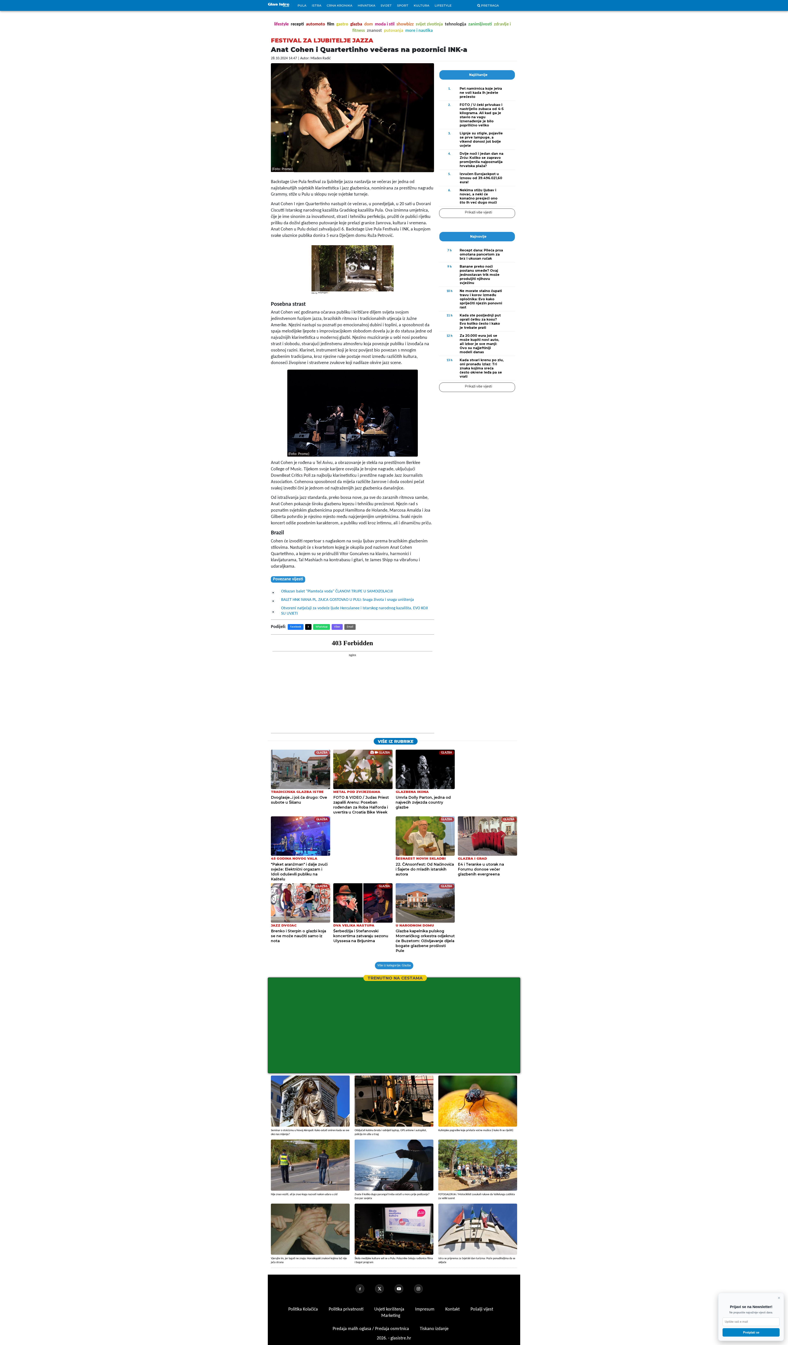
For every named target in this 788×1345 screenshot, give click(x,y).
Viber (337, 626)
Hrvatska (366, 5)
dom (368, 24)
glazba (356, 24)
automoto (315, 24)
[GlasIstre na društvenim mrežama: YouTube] (404, 1288)
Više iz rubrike (395, 741)
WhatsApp (322, 626)
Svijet (386, 5)
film (330, 24)
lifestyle (281, 24)
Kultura (421, 5)
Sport (402, 5)
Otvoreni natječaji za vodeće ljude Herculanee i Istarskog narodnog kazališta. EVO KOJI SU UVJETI (354, 611)
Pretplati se (751, 1332)
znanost (374, 30)
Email (350, 626)
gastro (342, 24)
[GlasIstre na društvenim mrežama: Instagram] (423, 1288)
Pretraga (490, 5)
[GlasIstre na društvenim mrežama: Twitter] (384, 1288)
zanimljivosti (480, 24)
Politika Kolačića (303, 1309)
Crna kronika (339, 5)
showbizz (405, 24)
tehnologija (455, 24)
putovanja (393, 30)
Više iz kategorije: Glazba (394, 965)
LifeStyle (443, 5)
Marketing (390, 1315)
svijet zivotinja (429, 24)
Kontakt (453, 1309)
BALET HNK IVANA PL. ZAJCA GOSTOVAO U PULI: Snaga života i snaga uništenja (347, 600)
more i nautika (419, 30)
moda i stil (384, 24)
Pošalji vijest (482, 1309)
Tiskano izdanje (434, 1329)
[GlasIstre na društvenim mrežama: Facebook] (365, 1288)
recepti (297, 24)
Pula (302, 5)
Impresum (425, 1309)
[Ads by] (324, 295)
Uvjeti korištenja (389, 1309)
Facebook (295, 626)
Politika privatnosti (346, 1309)
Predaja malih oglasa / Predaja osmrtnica (371, 1329)
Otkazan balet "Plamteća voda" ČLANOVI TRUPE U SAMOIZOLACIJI (337, 591)
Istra (316, 5)
